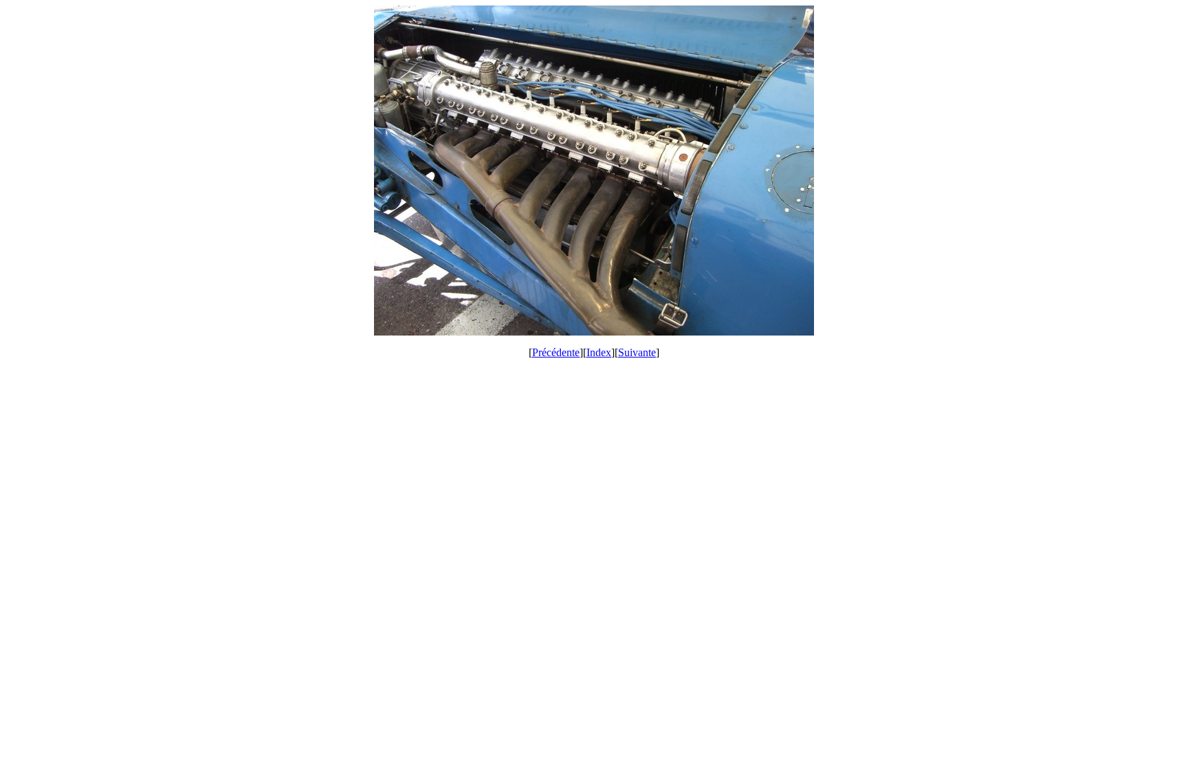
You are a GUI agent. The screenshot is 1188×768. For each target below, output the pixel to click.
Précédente (556, 352)
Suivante (637, 352)
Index (598, 352)
